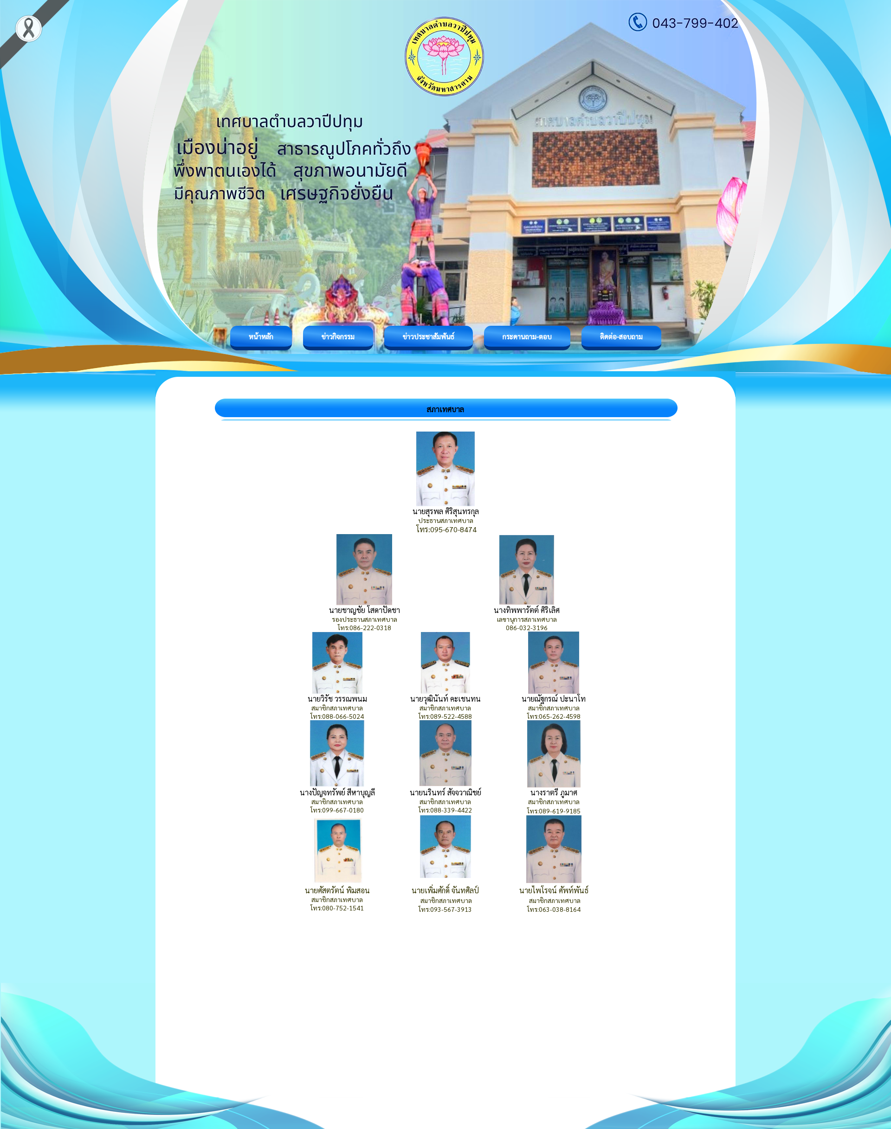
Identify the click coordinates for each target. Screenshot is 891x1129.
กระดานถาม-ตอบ (527, 336)
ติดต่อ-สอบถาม (621, 336)
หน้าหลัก (261, 336)
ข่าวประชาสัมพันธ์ (428, 336)
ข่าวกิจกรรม (338, 336)
